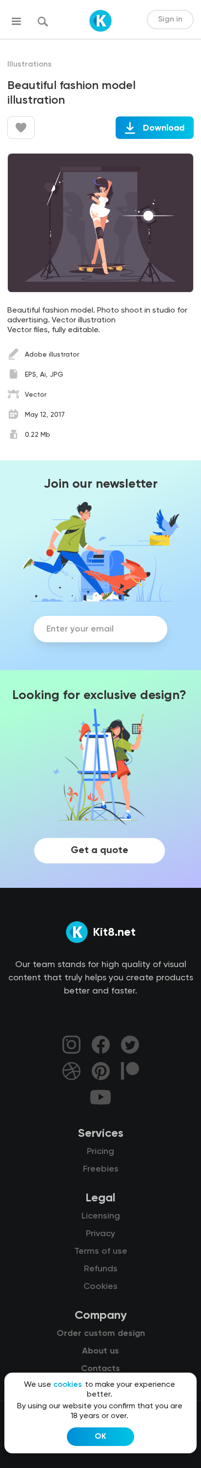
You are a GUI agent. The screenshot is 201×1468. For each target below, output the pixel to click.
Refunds (101, 1269)
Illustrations (29, 64)
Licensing (100, 1216)
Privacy (100, 1233)
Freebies (101, 1169)
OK (100, 1437)
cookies (67, 1385)
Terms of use (100, 1251)
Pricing (100, 1151)
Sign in (170, 19)
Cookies (100, 1286)
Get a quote (99, 851)
